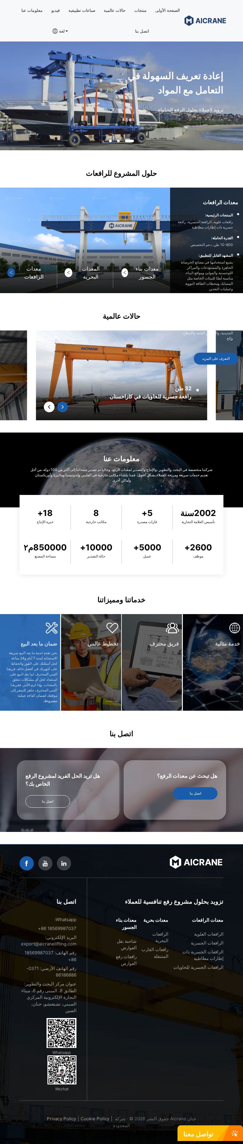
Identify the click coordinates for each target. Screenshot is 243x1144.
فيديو (55, 10)
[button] (110, 141)
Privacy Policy (61, 1118)
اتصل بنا (142, 30)
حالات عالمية (115, 10)
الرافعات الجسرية (207, 943)
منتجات (140, 10)
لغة (62, 30)
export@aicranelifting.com (48, 944)
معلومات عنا (32, 10)
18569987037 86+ (57, 928)
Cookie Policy (95, 1118)
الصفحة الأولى (167, 10)
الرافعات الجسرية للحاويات (198, 967)
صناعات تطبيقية (81, 10)
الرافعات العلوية (208, 934)
